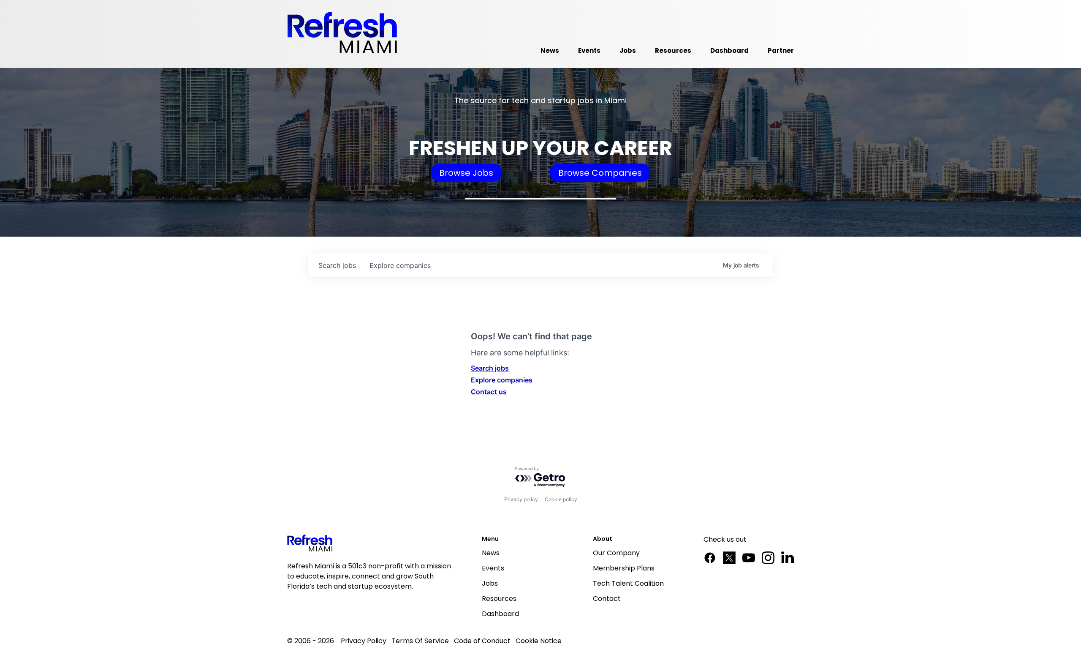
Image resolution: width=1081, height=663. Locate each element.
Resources (499, 598)
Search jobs (490, 368)
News (491, 553)
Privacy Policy (363, 641)
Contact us (489, 391)
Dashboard (500, 614)
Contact (607, 598)
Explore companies (501, 380)
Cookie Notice (539, 641)
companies (400, 265)
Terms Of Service (420, 641)
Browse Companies (600, 173)
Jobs (490, 583)
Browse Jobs (466, 173)
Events (493, 568)
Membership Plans (624, 568)
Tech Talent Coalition (628, 583)
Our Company (616, 553)
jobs (337, 265)
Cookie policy (561, 499)
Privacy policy (521, 499)
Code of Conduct (482, 641)
